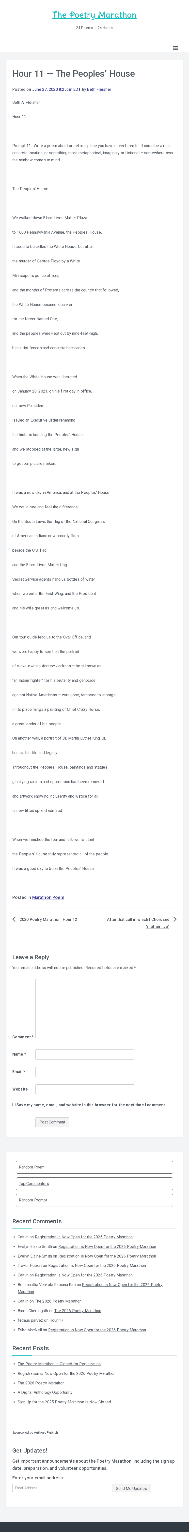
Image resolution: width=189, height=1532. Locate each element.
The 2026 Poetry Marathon (58, 1301)
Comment (22, 1037)
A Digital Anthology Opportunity (45, 1392)
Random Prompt (33, 1200)
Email (18, 1071)
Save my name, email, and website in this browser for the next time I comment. (91, 1105)
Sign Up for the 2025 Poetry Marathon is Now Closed (64, 1402)
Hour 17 (56, 1320)
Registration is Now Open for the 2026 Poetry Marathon (84, 1237)
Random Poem (32, 1167)
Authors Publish (46, 1432)
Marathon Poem (48, 897)
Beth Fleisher (99, 89)
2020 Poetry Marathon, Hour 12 (48, 919)
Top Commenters (34, 1183)
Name (19, 1054)
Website (20, 1089)
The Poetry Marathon (94, 15)
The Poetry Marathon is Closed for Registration (59, 1364)
